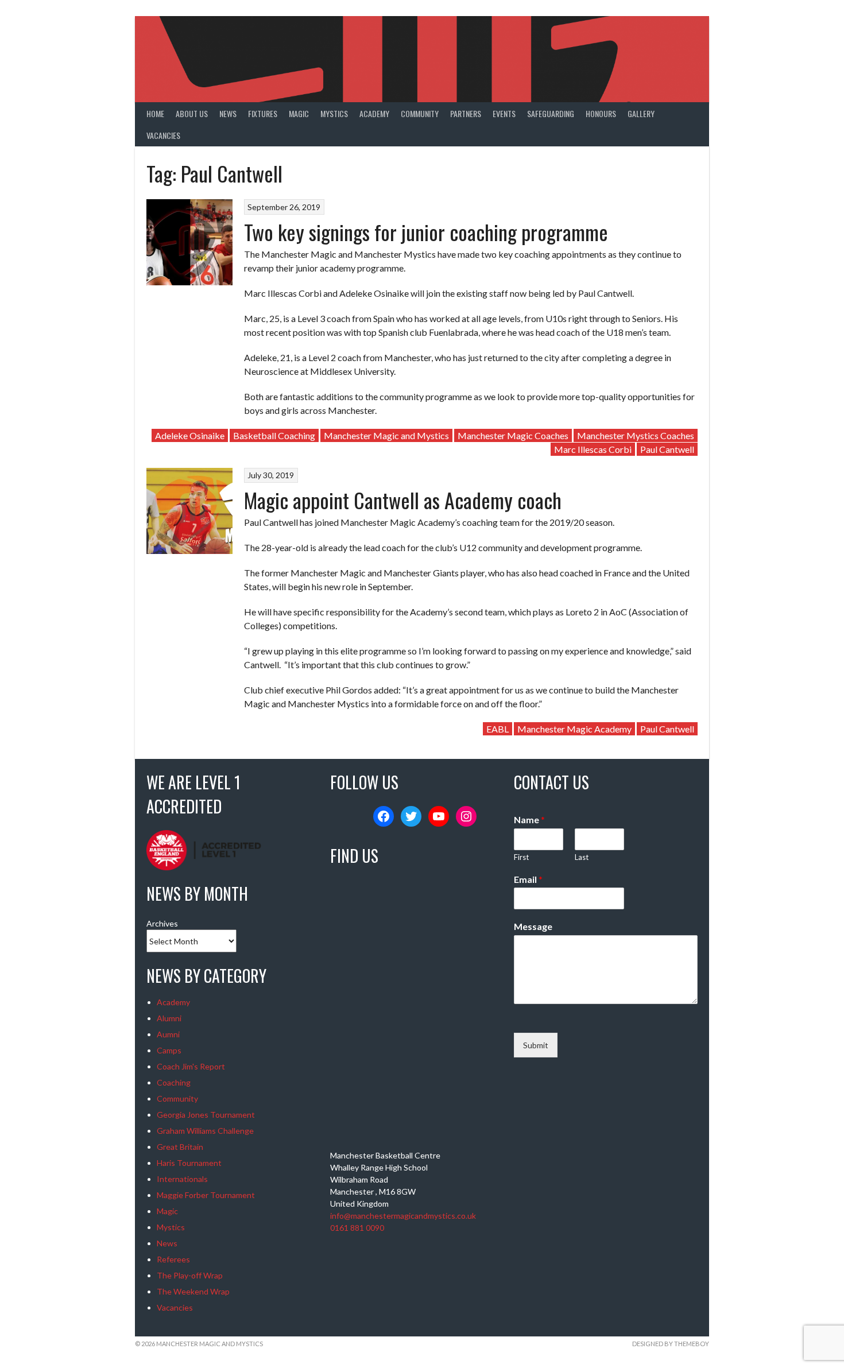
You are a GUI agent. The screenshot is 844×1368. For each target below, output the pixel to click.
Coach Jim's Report (191, 1066)
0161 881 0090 (357, 1228)
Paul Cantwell (667, 449)
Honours (601, 113)
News (228, 113)
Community (420, 113)
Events (504, 113)
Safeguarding (550, 113)
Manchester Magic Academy (574, 728)
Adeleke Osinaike (189, 435)
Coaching (174, 1082)
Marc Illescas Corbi (593, 449)
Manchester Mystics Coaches (635, 435)
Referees (173, 1259)
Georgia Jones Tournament (206, 1114)
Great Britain (180, 1147)
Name (529, 819)
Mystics (334, 113)
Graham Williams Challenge (205, 1131)
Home (155, 113)
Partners (465, 113)
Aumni (168, 1034)
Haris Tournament (189, 1163)
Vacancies (163, 135)
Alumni (169, 1018)
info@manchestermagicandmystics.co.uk (403, 1215)
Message (533, 926)
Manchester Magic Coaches (513, 435)
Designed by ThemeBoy (670, 1343)
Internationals (182, 1179)
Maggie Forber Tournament (206, 1195)
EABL (497, 728)
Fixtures (262, 113)
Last (582, 857)
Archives (162, 923)
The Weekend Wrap (193, 1291)
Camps (169, 1050)
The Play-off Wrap (190, 1275)
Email (528, 879)
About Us (192, 113)
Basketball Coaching (274, 435)
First (521, 857)
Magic (299, 113)
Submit (535, 1045)
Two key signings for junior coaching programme (426, 231)
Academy (374, 113)
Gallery (641, 113)
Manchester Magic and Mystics (386, 435)
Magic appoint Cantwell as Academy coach (403, 500)
